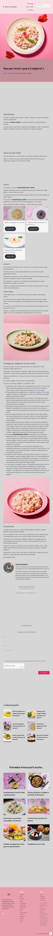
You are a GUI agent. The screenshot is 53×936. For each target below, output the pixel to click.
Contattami (30, 10)
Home (5, 73)
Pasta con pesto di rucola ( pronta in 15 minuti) (19, 737)
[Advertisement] (26, 98)
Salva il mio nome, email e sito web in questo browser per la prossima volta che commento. (25, 661)
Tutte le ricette (29, 7)
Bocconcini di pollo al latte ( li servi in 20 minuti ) (42, 737)
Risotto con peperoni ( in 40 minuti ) (41, 726)
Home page (30, 3)
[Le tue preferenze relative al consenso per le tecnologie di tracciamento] (50, 933)
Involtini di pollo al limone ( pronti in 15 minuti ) (19, 726)
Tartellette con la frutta (36, 844)
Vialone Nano (18, 534)
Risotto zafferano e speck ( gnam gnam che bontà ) (19, 713)
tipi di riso (15, 156)
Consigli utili (11, 73)
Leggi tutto (10, 229)
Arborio (5, 534)
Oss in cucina (10, 7)
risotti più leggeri (40, 390)
